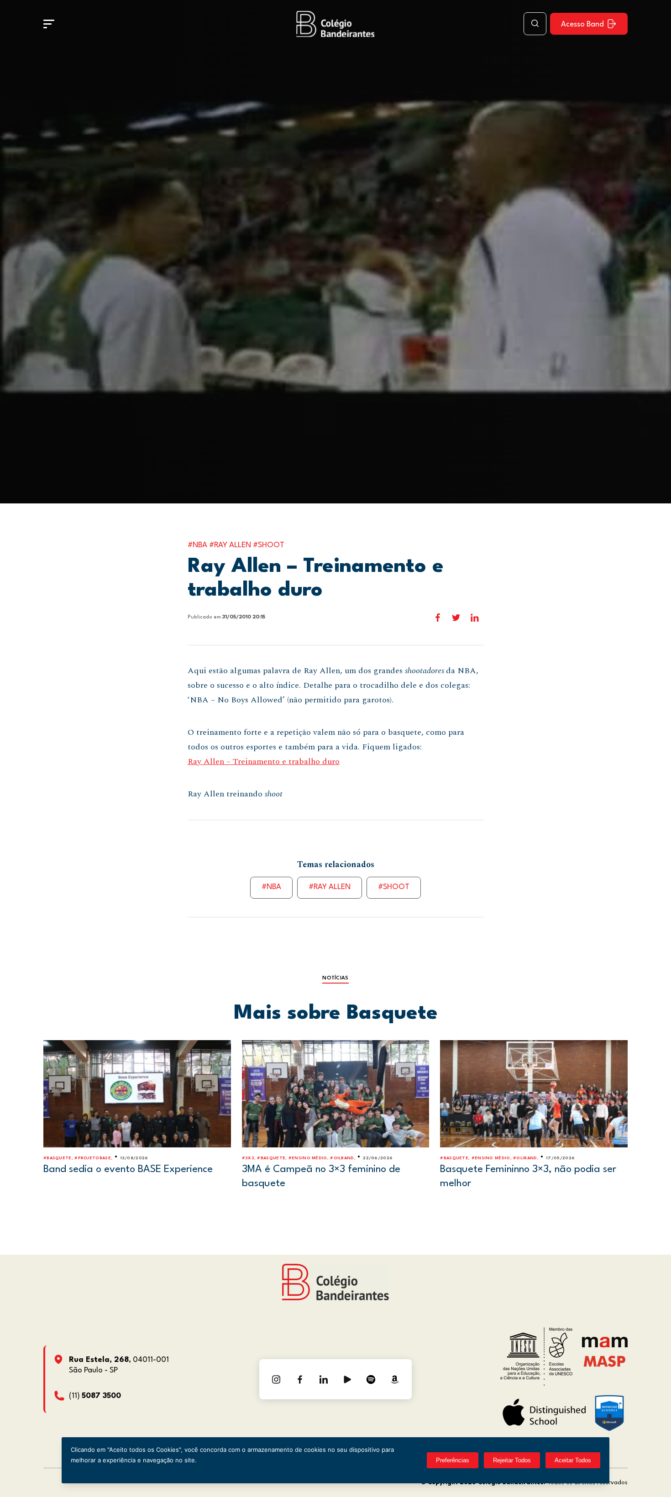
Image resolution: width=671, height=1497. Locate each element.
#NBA (271, 887)
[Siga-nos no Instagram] (276, 1379)
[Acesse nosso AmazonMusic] (395, 1379)
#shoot (393, 887)
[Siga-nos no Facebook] (300, 1379)
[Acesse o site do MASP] (605, 1361)
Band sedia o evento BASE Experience (128, 1169)
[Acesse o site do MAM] (605, 1345)
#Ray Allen (330, 887)
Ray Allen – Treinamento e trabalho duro (264, 761)
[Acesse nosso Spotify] (371, 1379)
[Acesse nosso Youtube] (347, 1379)
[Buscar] (535, 24)
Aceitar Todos (573, 1460)
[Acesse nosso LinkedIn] (324, 1379)
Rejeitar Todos (512, 1460)
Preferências (452, 1460)
